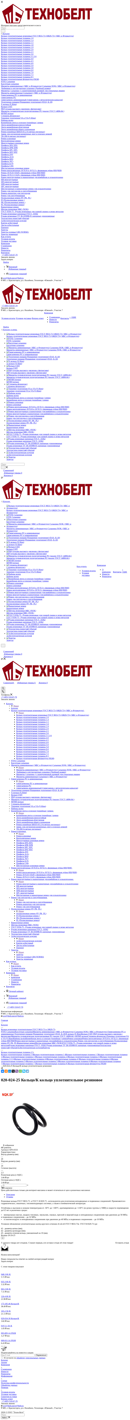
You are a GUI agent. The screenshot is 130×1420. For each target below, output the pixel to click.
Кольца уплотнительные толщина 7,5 (20, 1064)
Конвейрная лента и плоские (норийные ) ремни (37, 815)
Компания (15, 977)
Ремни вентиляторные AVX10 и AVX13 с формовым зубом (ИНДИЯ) (46, 872)
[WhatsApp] (20, 1071)
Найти (4, 1418)
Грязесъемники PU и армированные (31, 783)
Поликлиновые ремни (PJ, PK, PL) (31, 913)
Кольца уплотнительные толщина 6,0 (75, 1061)
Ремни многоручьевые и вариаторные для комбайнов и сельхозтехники (47, 884)
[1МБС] (29, 1138)
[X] (13, 1071)
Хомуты (19, 954)
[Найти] (3, 31)
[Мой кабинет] (2, 649)
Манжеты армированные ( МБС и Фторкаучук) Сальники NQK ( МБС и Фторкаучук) (53, 770)
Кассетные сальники (24, 1032)
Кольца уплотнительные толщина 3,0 (84, 1057)
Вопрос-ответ (7, 1399)
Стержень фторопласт (97, 1036)
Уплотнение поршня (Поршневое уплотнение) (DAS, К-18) (40, 1034)
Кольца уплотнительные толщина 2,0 (52, 1057)
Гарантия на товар (9, 1397)
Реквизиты (5, 1374)
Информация (6, 1376)
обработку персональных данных (31, 1358)
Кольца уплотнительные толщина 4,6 (95, 1059)
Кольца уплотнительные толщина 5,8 (43, 1061)
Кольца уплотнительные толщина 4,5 (63, 1059)
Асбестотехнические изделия (29, 941)
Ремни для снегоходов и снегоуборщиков (34, 902)
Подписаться (41, 1355)
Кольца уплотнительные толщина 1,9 (20, 1057)
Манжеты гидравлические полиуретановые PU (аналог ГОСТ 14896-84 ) (43, 1036)
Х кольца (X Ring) (73, 1034)
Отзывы (9, 1197)
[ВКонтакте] (2, 1071)
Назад (16, 706)
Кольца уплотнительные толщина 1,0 (17, 1054)
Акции (4, 1362)
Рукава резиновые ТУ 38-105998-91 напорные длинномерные (73, 1045)
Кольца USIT (87, 1034)
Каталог (14, 708)
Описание (10, 1194)
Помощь (4, 1387)
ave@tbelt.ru (8, 278)
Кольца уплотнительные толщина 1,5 (82, 1054)
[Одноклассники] (6, 1071)
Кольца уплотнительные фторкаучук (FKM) (87, 1064)
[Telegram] (27, 1071)
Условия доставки (9, 1394)
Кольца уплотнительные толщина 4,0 (31, 1059)
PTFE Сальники (8, 1032)
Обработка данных (9, 1385)
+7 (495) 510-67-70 (10, 255)
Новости (5, 1371)
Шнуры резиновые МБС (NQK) (48, 1043)
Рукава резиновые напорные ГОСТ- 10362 (27, 1045)
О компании (6, 1369)
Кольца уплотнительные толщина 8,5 (52, 1064)
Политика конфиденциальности (15, 1383)
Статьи (4, 1381)
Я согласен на (24, 1358)
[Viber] (16, 1071)
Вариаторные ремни (26, 1043)
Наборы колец (19, 1038)
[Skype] (23, 1071)
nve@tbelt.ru (18, 278)
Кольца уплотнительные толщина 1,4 (49, 1054)
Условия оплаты (8, 1392)
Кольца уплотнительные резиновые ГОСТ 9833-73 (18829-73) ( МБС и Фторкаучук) (52, 715)
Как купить (16, 966)
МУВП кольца (81, 1036)
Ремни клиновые (23, 836)
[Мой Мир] (9, 1071)
